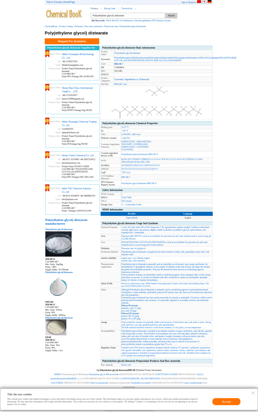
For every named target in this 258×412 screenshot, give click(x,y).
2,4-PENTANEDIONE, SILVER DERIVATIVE (140, 378)
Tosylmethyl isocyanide (140, 383)
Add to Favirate (54, 2)
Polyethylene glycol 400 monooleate (104, 374)
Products (94, 8)
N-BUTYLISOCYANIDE (166, 374)
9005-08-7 (125, 177)
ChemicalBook (51, 26)
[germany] (209, 2)
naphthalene (146, 20)
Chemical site (126, 8)
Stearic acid (126, 365)
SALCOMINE (57, 383)
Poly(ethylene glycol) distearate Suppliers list (71, 47)
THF (154, 20)
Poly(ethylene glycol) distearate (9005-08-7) (139, 154)
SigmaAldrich (132, 218)
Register (192, 2)
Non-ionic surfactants (93, 26)
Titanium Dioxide (163, 20)
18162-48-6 (111, 20)
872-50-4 (120, 20)
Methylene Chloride (132, 20)
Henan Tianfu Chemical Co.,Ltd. (78, 155)
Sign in (184, 2)
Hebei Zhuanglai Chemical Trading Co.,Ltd (79, 123)
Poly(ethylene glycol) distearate (133, 26)
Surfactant (78, 26)
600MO (57, 374)
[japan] (204, 2)
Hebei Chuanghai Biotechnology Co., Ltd (78, 56)
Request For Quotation (72, 41)
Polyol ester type (111, 26)
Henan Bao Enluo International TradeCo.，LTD (77, 90)
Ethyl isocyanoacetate (99, 383)
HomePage (69, 2)
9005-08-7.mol (120, 84)
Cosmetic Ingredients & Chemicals (132, 79)
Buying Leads (109, 8)
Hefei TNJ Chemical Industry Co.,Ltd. (76, 190)
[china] (199, 2)
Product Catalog (66, 26)
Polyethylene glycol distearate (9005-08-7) (139, 183)
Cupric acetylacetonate (192, 383)
